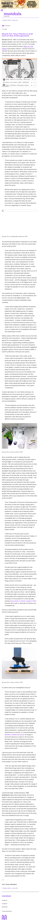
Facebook (4, 900)
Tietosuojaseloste (7, 911)
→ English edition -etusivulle (10, 20)
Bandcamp (5, 906)
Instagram (4, 903)
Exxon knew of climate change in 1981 (23, 601)
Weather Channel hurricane (14, 735)
